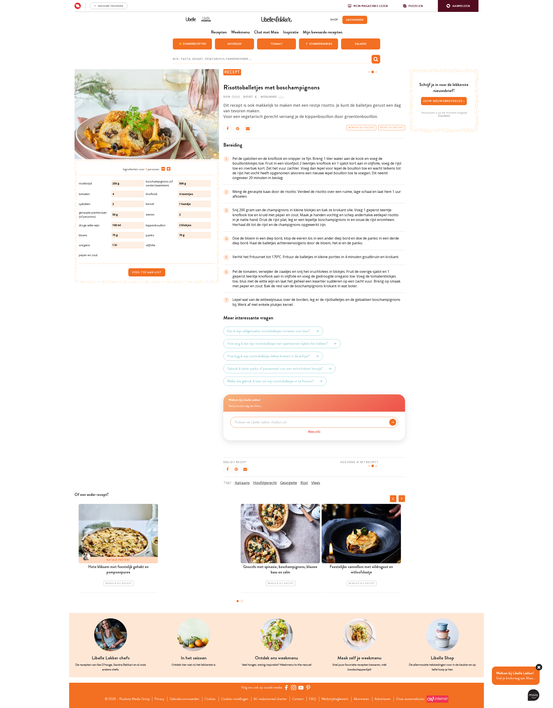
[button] (458, 6)
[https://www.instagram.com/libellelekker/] (293, 687)
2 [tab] (242, 601)
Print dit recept (391, 127)
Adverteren (383, 699)
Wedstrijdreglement (334, 699)
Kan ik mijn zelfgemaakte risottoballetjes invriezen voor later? (268, 331)
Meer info (314, 431)
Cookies (210, 699)
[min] (162, 169)
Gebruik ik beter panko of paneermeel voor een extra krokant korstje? (275, 368)
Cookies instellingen (234, 699)
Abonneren (361, 699)
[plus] (167, 169)
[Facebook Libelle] (286, 687)
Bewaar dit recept (361, 127)
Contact (298, 699)
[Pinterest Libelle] (308, 687)
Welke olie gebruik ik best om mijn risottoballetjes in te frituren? (270, 381)
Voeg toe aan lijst (147, 272)
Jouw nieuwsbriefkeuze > (444, 101)
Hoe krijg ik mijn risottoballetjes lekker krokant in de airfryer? (268, 356)
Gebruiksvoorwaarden (184, 699)
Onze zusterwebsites (410, 699)
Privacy (159, 699)
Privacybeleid (444, 115)
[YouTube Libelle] (301, 687)
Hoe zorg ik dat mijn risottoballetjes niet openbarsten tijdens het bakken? (277, 343)
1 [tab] (238, 601)
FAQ (312, 699)
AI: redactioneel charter (270, 699)
